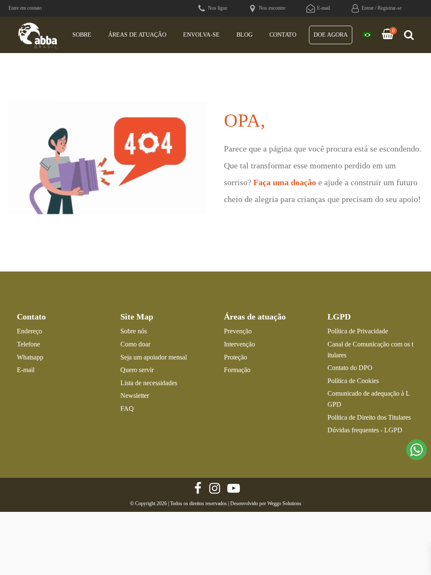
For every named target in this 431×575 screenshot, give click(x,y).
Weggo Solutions (284, 503)
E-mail (26, 369)
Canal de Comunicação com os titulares (370, 350)
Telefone (28, 344)
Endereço (29, 331)
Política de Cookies (353, 380)
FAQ (127, 408)
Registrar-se (390, 8)
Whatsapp (30, 357)
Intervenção (239, 344)
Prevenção (238, 331)
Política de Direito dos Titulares (369, 417)
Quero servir (137, 369)
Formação (237, 369)
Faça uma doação (284, 182)
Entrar (368, 8)
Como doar (135, 344)
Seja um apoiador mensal (153, 357)
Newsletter (134, 395)
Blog (245, 35)
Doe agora (331, 35)
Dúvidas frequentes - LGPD (364, 430)
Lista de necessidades (148, 382)
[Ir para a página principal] (38, 35)
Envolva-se (201, 35)
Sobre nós (133, 331)
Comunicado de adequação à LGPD (368, 399)
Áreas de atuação (137, 35)
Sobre (81, 35)
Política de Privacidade (357, 331)
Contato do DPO (349, 367)
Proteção (235, 357)
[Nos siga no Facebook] (198, 488)
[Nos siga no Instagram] (214, 488)
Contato (282, 35)
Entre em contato (25, 8)
